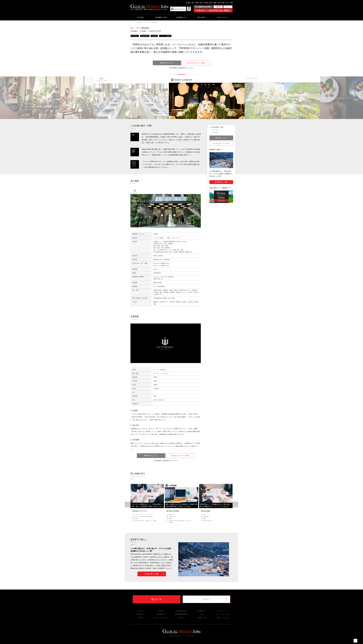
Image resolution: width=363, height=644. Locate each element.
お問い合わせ (181, 617)
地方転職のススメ (181, 17)
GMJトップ (141, 611)
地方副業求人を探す (161, 17)
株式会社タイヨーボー (140, 511)
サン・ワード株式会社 (151, 22)
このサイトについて (222, 17)
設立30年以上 (135, 35)
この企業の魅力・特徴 (216, 127)
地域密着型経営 (144, 35)
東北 (193, 2)
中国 (219, 2)
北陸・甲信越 (204, 2)
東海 (210, 2)
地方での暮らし (202, 17)
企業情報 (215, 132)
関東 (197, 2)
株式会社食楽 (205, 511)
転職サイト (201, 617)
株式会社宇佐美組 (173, 511)
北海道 (188, 2)
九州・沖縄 (229, 2)
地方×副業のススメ (141, 614)
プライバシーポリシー (221, 614)
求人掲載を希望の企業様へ (181, 614)
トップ (132, 22)
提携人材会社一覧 (161, 614)
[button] (167, 74)
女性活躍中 (154, 35)
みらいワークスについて (160, 617)
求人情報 (215, 130)
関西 (214, 2)
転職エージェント (221, 617)
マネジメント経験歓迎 (165, 35)
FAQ (202, 614)
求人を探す (140, 17)
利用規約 (140, 617)
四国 (223, 2)
